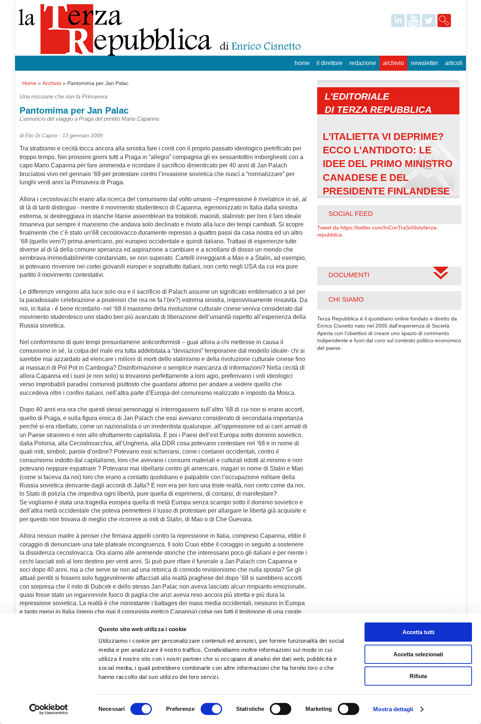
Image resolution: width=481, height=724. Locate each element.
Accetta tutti (418, 632)
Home (302, 63)
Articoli (454, 63)
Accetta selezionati (418, 654)
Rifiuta (418, 676)
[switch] (211, 709)
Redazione (362, 63)
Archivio (393, 63)
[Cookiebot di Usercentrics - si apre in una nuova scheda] (49, 709)
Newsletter (424, 63)
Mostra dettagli (393, 709)
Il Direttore (329, 63)
